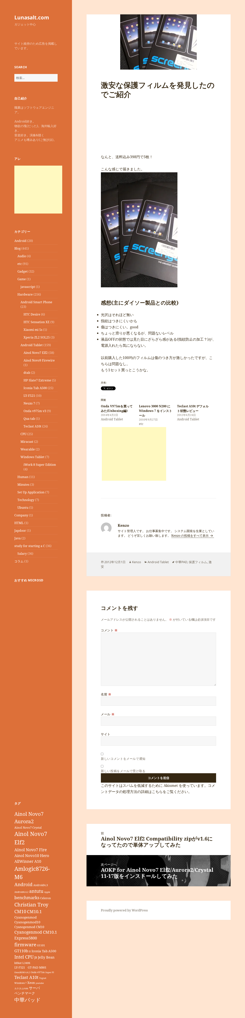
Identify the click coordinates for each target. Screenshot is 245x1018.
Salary (22, 553)
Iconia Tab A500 (35, 388)
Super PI (49, 972)
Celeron (45, 898)
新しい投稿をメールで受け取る (123, 771)
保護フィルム (198, 562)
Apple (47, 892)
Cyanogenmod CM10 (29, 927)
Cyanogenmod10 (27, 922)
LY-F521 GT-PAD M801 (30, 967)
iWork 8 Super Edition (40, 465)
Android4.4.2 (21, 891)
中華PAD (181, 562)
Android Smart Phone (36, 302)
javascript (27, 287)
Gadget (22, 271)
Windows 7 (20, 982)
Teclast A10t (32, 426)
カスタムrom (21, 988)
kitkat (18, 963)
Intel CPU (23, 957)
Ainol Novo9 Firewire (39, 360)
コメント (109, 630)
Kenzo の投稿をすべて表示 (190, 535)
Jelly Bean (46, 957)
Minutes (23, 484)
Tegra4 (42, 978)
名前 (106, 694)
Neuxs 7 (29, 403)
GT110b (21, 950)
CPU (23, 434)
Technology (25, 500)
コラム (19, 561)
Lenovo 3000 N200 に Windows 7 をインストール (155, 410)
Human (22, 477)
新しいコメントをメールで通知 (123, 759)
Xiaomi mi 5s (33, 330)
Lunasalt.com (31, 17)
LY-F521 (29, 396)
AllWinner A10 (27, 861)
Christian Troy (31, 904)
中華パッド (27, 999)
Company (21, 515)
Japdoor (20, 530)
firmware (25, 944)
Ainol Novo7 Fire (30, 849)
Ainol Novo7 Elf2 (36, 353)
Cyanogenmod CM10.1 (35, 932)
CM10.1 (34, 911)
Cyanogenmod (25, 917)
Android (20, 241)
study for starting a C (29, 546)
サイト (105, 734)
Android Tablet (31, 345)
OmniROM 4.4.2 (22, 972)
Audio (21, 256)
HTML (19, 523)
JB (35, 957)
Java (17, 538)
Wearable (27, 449)
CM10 (20, 911)
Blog (17, 248)
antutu (36, 891)
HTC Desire (32, 314)
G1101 (41, 945)
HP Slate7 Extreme (37, 380)
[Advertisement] (38, 190)
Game (21, 279)
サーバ (34, 987)
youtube (40, 983)
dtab (27, 373)
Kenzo (136, 562)
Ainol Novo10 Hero (31, 855)
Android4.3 (40, 885)
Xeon (31, 983)
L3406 (26, 963)
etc (19, 264)
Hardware (25, 294)
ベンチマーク (24, 993)
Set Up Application (30, 492)
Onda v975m (38, 972)
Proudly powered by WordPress (124, 910)
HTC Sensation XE (37, 322)
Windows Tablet (32, 457)
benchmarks (26, 897)
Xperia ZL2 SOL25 (37, 337)
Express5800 (25, 938)
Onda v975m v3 (35, 411)
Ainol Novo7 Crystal (28, 827)
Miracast (26, 442)
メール (107, 714)
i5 (30, 951)
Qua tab (29, 419)
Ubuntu (22, 507)
